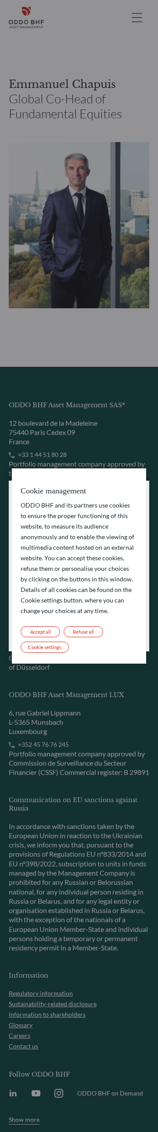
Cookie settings (44, 647)
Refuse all (83, 632)
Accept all (40, 632)
